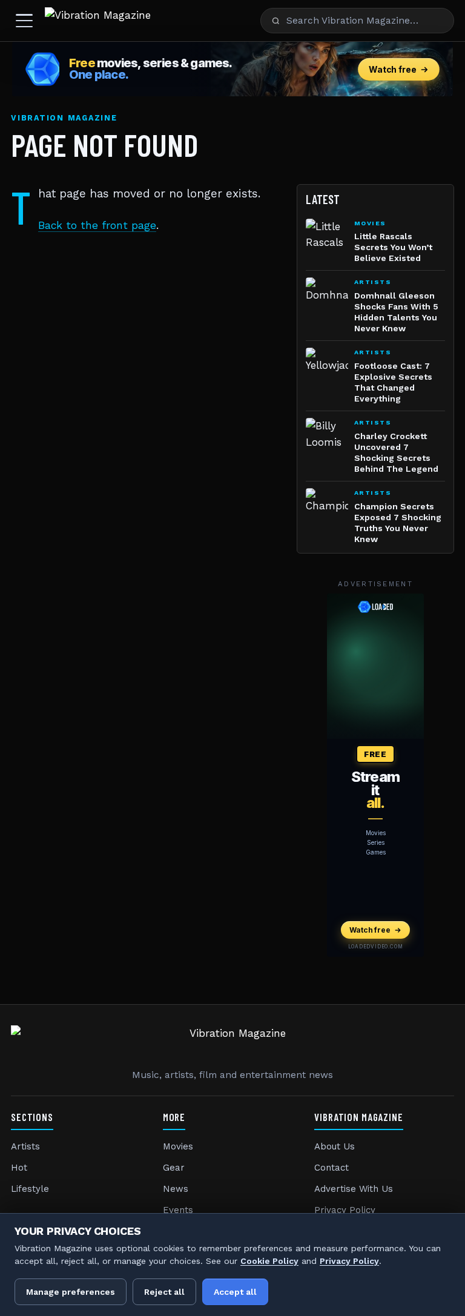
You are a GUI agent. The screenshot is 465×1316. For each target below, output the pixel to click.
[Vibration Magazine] (98, 20)
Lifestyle (30, 1188)
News (175, 1188)
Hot (19, 1167)
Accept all (235, 1292)
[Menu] (24, 20)
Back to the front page (97, 225)
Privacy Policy (344, 1210)
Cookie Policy (269, 1261)
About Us (334, 1146)
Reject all (164, 1292)
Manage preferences (70, 1292)
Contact (331, 1167)
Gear (174, 1167)
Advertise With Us (353, 1188)
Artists (25, 1146)
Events (178, 1210)
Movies (178, 1146)
